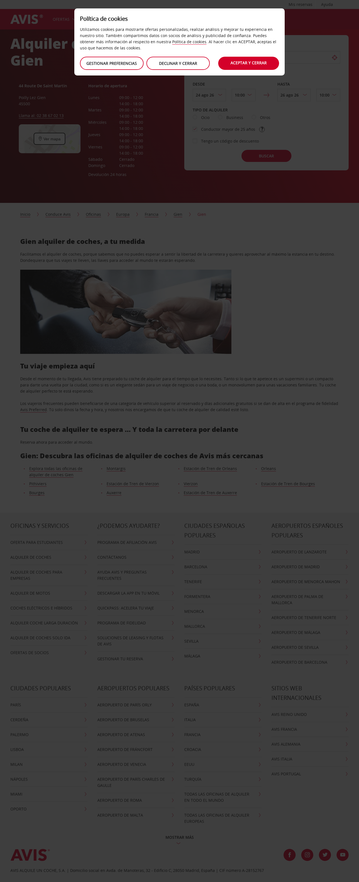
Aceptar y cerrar (249, 62)
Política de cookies (189, 41)
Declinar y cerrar (178, 63)
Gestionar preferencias (111, 63)
